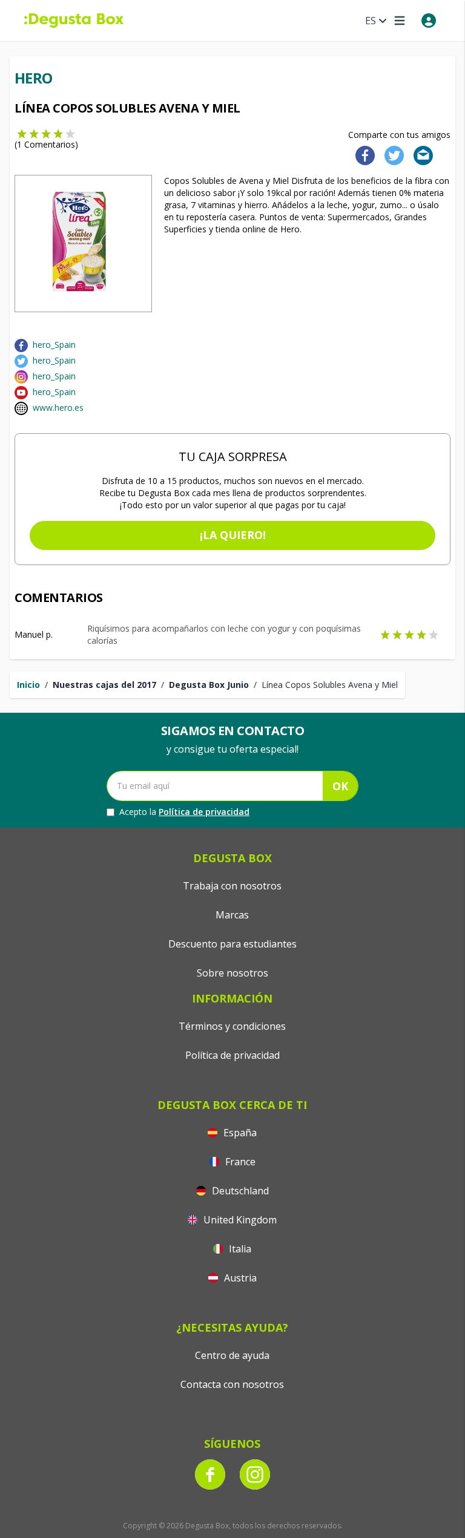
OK (340, 786)
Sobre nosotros (232, 973)
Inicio (28, 684)
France (239, 1161)
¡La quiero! (233, 535)
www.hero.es (58, 407)
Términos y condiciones (232, 1026)
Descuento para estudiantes (232, 944)
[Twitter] (391, 154)
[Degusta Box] (74, 20)
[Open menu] (399, 20)
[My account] (429, 20)
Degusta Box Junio (209, 684)
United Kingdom (239, 1219)
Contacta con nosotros (232, 1384)
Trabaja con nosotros (232, 885)
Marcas (232, 914)
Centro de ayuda (232, 1355)
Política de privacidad (204, 811)
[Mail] (419, 154)
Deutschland (239, 1190)
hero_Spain (54, 344)
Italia (238, 1248)
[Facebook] (361, 154)
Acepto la (184, 811)
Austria (239, 1277)
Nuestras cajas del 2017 (104, 684)
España (239, 1132)
